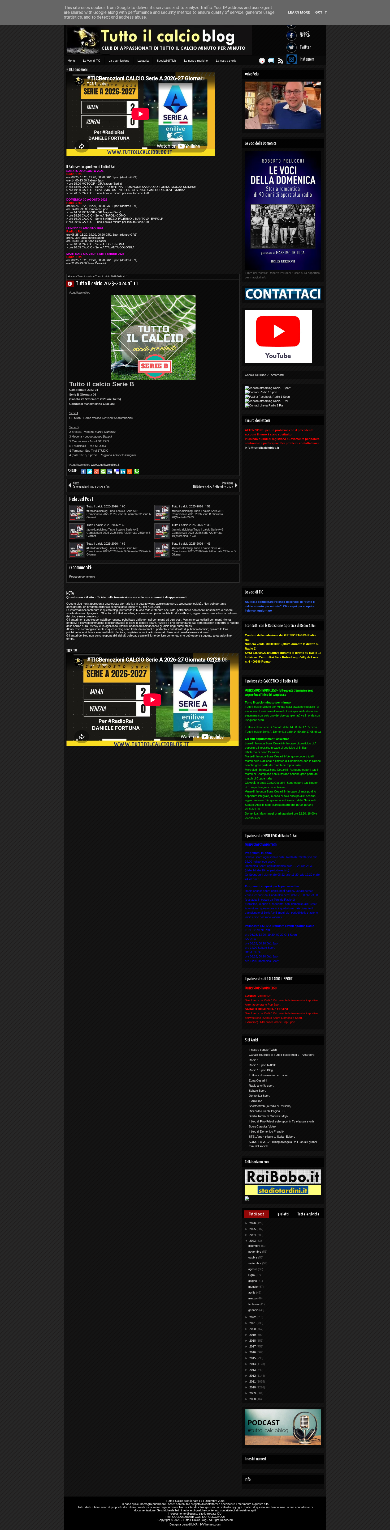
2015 (253, 1358)
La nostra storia (226, 60)
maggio (253, 1286)
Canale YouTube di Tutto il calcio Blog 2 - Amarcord (281, 1054)
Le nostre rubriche (196, 60)
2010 (253, 1387)
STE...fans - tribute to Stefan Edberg (272, 1136)
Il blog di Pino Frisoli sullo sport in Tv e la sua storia (281, 1121)
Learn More (299, 12)
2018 (253, 1340)
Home (71, 276)
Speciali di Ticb (166, 60)
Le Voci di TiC (92, 60)
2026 (253, 1223)
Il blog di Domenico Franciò (266, 1131)
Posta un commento (82, 576)
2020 (253, 1328)
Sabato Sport (257, 1090)
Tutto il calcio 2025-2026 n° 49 (105, 525)
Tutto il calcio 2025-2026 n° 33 (191, 525)
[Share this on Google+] (96, 471)
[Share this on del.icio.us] (116, 471)
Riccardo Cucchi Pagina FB (266, 1111)
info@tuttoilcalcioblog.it (262, 447)
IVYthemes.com (210, 1524)
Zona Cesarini (258, 1080)
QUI (219, 1513)
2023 (253, 1240)
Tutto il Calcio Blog (177, 1500)
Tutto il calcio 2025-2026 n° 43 (191, 543)
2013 (253, 1369)
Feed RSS (280, 60)
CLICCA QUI (216, 1516)
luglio (251, 1275)
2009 (253, 1393)
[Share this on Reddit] (129, 471)
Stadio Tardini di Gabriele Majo (268, 1116)
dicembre (254, 1245)
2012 (253, 1375)
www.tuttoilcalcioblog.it (105, 464)
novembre (255, 1251)
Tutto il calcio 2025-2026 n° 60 (105, 506)
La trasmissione (119, 60)
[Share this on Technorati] (136, 471)
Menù (71, 60)
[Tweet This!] (89, 471)
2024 (253, 1234)
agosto (253, 1269)
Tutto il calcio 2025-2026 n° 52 (191, 506)
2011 (253, 1381)
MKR (194, 1524)
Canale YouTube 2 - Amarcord (264, 374)
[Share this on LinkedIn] (122, 471)
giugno (253, 1280)
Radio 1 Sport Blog (261, 1070)
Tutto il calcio (84, 276)
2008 (253, 1399)
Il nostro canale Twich (263, 1049)
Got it (321, 12)
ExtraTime (255, 1101)
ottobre (253, 1257)
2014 (253, 1364)
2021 (253, 1323)
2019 (253, 1334)
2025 (253, 1229)
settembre (255, 1263)
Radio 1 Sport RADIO (262, 1065)
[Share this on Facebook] (83, 471)
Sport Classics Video (262, 1126)
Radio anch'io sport (261, 1085)
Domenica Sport (259, 1095)
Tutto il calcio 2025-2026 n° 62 (105, 543)
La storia (143, 60)
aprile (252, 1292)
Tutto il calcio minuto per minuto (269, 1075)
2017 (253, 1346)
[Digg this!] (109, 471)
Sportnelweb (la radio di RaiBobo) (270, 1106)
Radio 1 (254, 1060)
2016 (253, 1352)
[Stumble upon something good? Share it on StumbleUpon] (103, 471)
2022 (253, 1317)
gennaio (253, 1310)
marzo (252, 1298)
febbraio (253, 1304)
